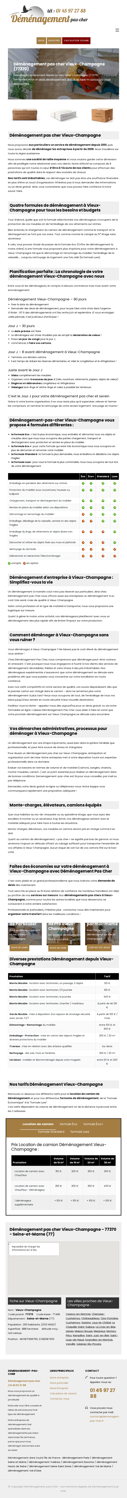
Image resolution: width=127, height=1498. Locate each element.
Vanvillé (70, 1344)
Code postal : (16, 1314)
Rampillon (79, 1335)
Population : (15, 1324)
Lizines (70, 1331)
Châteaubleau (90, 1318)
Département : (17, 1318)
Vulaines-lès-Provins (88, 1344)
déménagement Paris (75, 1457)
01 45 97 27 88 (102, 1393)
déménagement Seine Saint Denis (50, 1466)
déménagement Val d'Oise (24, 1470)
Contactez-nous (99, 947)
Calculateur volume (76, 40)
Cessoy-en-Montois (78, 1314)
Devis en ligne (19, 947)
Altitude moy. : (50, 1329)
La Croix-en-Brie (105, 1327)
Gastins (86, 1322)
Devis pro (54, 40)
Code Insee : (44, 1314)
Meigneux (99, 1331)
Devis (41, 40)
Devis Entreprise (59, 1388)
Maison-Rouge (84, 1331)
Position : (13, 1339)
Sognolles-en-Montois (99, 1339)
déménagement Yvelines (44, 1462)
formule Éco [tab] (68, 1124)
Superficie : (14, 1329)
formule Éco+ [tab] (93, 1124)
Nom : (11, 1310)
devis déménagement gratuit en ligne (62, 79)
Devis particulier (59, 1383)
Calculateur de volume (63, 1393)
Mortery (111, 1331)
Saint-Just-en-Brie (97, 1335)
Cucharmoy (73, 1322)
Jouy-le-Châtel (101, 1322)
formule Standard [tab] (51, 1132)
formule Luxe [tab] (79, 1132)
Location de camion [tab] (38, 1124)
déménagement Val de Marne (92, 1466)
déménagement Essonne (78, 1462)
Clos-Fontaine (109, 1318)
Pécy (69, 1335)
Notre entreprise (59, 1377)
